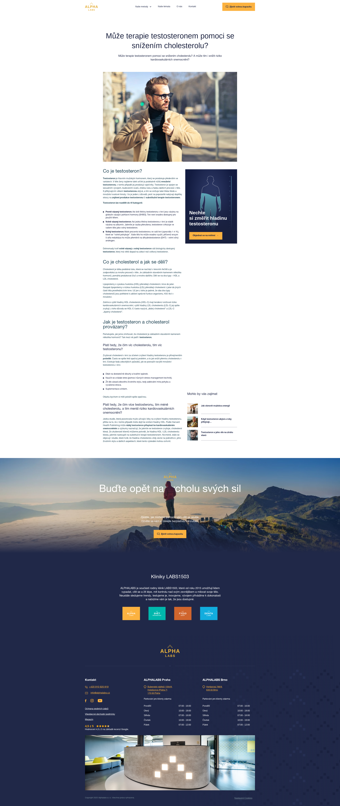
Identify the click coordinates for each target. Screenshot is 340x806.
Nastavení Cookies (243, 798)
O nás (179, 7)
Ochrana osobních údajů (96, 709)
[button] (143, 6)
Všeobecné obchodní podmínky (100, 714)
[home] (91, 7)
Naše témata (164, 7)
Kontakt (192, 7)
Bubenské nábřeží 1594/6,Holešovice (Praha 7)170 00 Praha (160, 690)
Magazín (89, 720)
